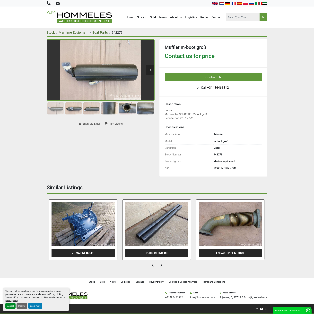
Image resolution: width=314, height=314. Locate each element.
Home (129, 17)
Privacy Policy (156, 282)
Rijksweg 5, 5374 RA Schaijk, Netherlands (243, 297)
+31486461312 (218, 87)
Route (204, 17)
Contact (216, 17)
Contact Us (213, 77)
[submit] (263, 17)
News (162, 17)
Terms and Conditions (213, 282)
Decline (21, 306)
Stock (140, 17)
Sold (153, 17)
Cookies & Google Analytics (183, 282)
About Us (176, 17)
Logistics (191, 17)
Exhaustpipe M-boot (165, 253)
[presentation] (153, 265)
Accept (10, 306)
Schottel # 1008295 (239, 253)
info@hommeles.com (202, 297)
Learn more (35, 306)
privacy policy (11, 300)
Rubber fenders (91, 253)
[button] (142, 17)
